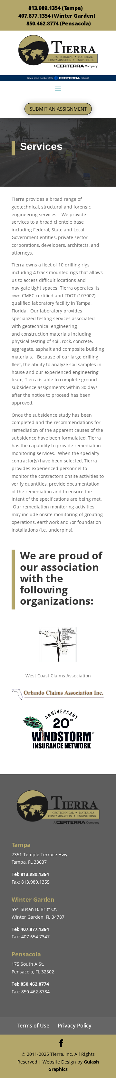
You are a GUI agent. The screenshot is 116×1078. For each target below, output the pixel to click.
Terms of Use (33, 1025)
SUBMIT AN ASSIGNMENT (58, 109)
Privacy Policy (75, 1025)
